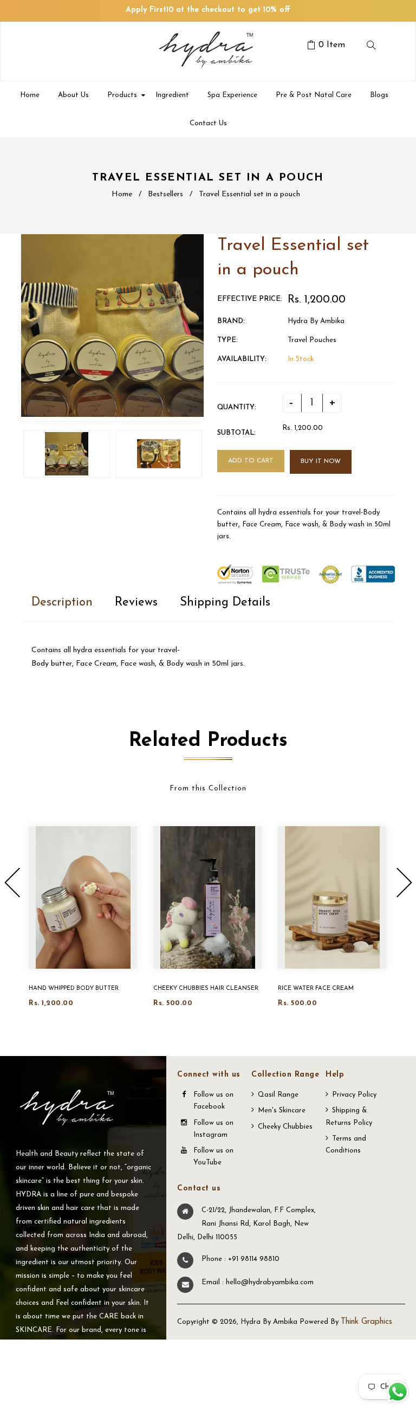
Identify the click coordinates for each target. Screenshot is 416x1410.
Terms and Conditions (346, 1144)
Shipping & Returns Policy (349, 1116)
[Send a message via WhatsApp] (398, 1392)
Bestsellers (165, 194)
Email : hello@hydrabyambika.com (258, 1282)
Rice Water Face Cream (316, 988)
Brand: (231, 321)
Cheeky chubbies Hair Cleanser (205, 988)
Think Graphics (366, 1322)
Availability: (241, 359)
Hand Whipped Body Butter (74, 988)
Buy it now (321, 461)
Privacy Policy (354, 1094)
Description (62, 602)
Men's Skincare (282, 1110)
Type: (227, 340)
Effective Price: (249, 298)
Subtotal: (236, 432)
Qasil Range (278, 1094)
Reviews (136, 602)
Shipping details (225, 602)
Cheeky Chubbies (285, 1126)
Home (122, 194)
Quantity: (236, 407)
